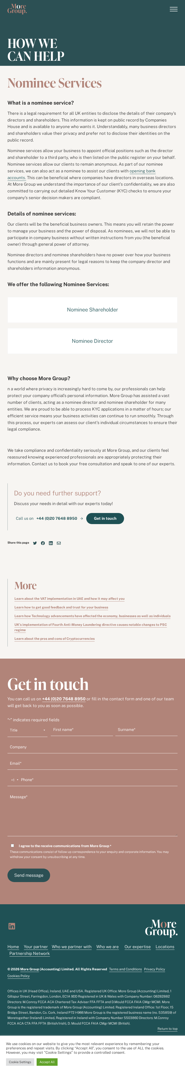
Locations (165, 946)
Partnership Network (29, 953)
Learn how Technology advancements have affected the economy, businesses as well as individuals (92, 616)
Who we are (107, 946)
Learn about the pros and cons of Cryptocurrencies (54, 639)
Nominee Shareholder (92, 310)
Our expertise (138, 946)
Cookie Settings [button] (20, 1062)
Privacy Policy (154, 969)
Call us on (47, 518)
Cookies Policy (18, 976)
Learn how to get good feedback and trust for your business (61, 607)
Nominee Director (92, 341)
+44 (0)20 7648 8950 (64, 698)
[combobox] (14, 780)
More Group (29, 969)
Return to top (168, 1029)
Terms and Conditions (125, 969)
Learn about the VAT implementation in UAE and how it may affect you (69, 599)
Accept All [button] (47, 1062)
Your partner (36, 946)
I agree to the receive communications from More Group (65, 846)
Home (13, 946)
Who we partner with (72, 946)
